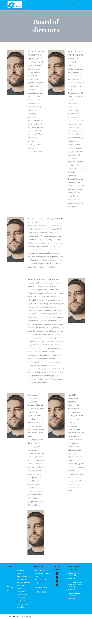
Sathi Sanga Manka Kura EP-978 (75, 575)
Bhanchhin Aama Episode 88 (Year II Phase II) (75, 584)
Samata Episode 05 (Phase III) (75, 594)
